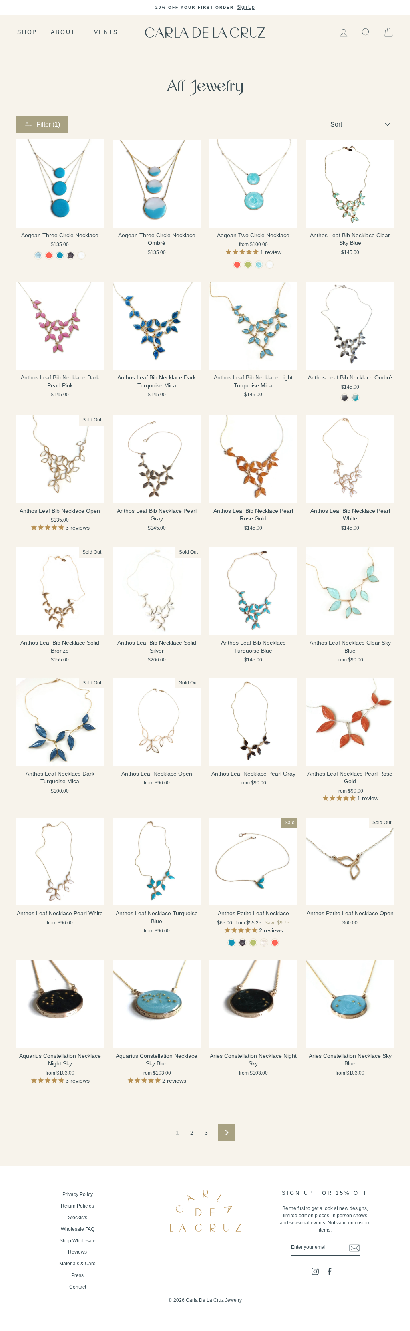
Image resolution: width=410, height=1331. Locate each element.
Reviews (77, 1252)
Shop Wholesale (78, 1241)
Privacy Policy (77, 1194)
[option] (205, 7)
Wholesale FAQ (77, 1229)
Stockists (77, 1217)
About (63, 32)
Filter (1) (48, 124)
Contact (77, 1287)
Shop (27, 32)
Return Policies (77, 1206)
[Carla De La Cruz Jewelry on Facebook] (329, 1271)
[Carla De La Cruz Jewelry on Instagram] (315, 1271)
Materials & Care (77, 1263)
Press (77, 1275)
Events (103, 32)
